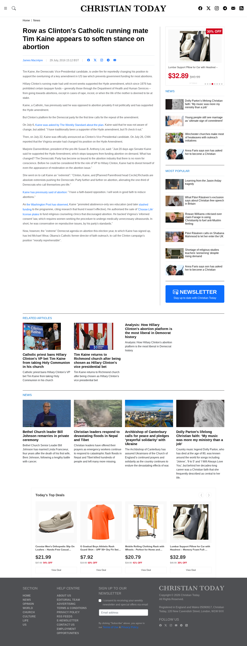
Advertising (66, 603)
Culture (29, 616)
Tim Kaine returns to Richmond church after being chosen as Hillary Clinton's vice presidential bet (97, 361)
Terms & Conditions (72, 608)
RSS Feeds (64, 616)
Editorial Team (68, 599)
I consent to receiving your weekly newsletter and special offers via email (125, 602)
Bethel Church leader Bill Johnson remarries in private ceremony (46, 436)
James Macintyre (33, 60)
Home (26, 20)
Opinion (28, 603)
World (28, 608)
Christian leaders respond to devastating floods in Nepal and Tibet (97, 436)
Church (29, 612)
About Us (64, 595)
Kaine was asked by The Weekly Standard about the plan (69, 124)
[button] (6, 8)
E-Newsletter (67, 620)
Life (26, 620)
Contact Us (66, 624)
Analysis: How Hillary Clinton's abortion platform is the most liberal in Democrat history (148, 331)
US (25, 624)
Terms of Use (110, 627)
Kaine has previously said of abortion (45, 192)
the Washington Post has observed (47, 204)
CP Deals (193, 83)
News (36, 20)
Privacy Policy (68, 612)
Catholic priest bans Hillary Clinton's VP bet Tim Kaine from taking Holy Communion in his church (46, 361)
